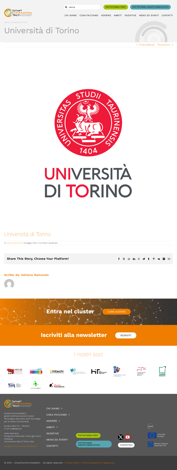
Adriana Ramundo (14, 243)
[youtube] (127, 437)
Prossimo (164, 44)
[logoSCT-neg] (18, 400)
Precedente (147, 44)
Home (6, 22)
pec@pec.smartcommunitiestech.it (21, 446)
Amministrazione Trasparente (98, 462)
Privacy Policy (72, 462)
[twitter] (120, 437)
